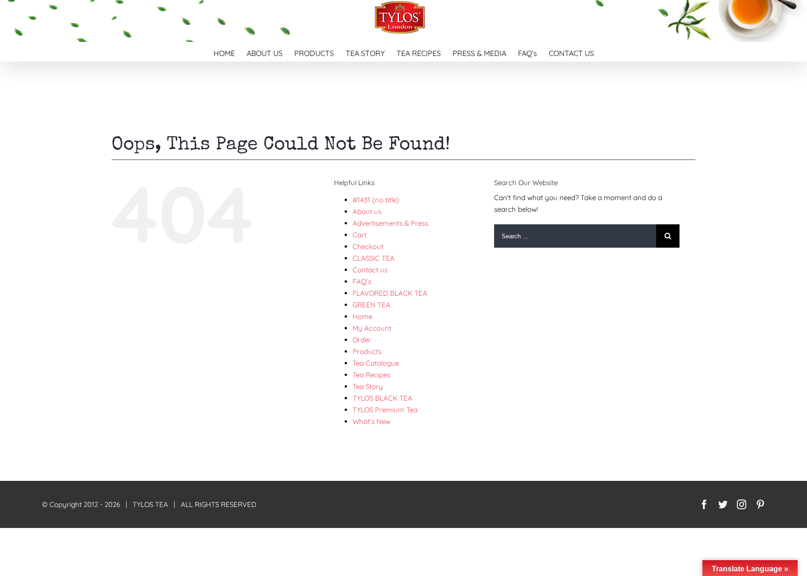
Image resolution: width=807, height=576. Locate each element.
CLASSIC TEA (374, 258)
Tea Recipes (371, 374)
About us (367, 211)
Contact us (370, 269)
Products (367, 351)
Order (362, 339)
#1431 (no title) (376, 199)
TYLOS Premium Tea (385, 409)
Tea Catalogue (376, 363)
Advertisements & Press (390, 223)
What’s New (371, 421)
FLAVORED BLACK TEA (390, 293)
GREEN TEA (371, 304)
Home (362, 316)
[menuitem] (230, 51)
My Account (372, 328)
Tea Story (368, 386)
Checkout (368, 246)
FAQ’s (362, 281)
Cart (360, 234)
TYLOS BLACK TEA (382, 398)
